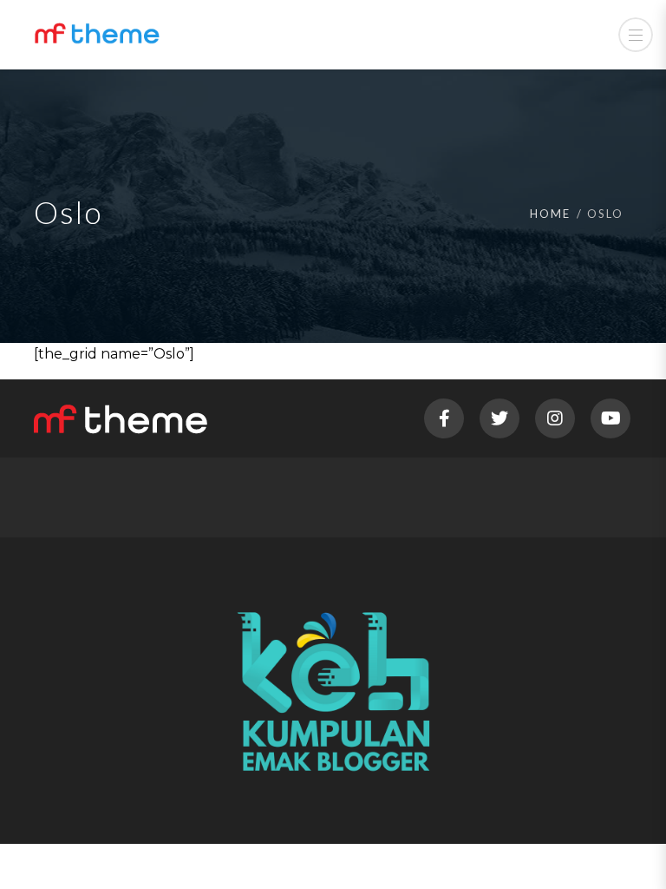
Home (550, 214)
